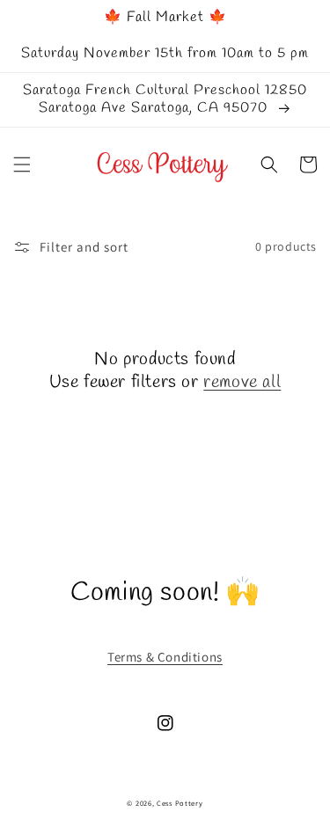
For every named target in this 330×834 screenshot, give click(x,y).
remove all (242, 382)
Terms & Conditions (165, 656)
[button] (22, 164)
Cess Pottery (179, 803)
